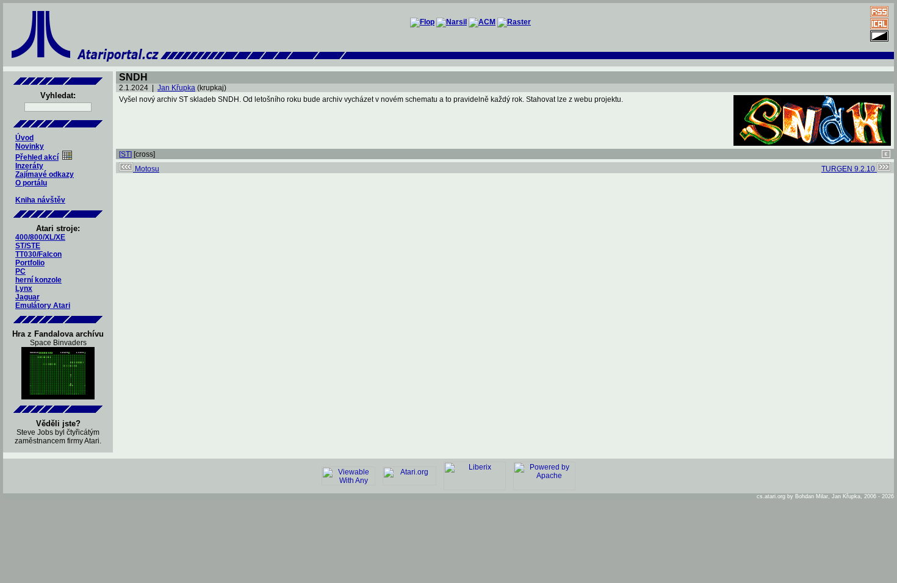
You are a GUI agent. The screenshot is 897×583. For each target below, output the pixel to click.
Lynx (23, 288)
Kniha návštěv (40, 200)
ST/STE (27, 245)
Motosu (146, 169)
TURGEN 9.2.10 (849, 169)
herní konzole (38, 280)
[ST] (125, 154)
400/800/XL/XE (40, 237)
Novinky (29, 146)
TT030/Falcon (38, 254)
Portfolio (30, 263)
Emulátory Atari (42, 305)
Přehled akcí (37, 157)
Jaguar (27, 297)
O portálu (31, 183)
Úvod (24, 138)
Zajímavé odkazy (44, 174)
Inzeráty (29, 166)
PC (20, 271)
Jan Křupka (176, 88)
